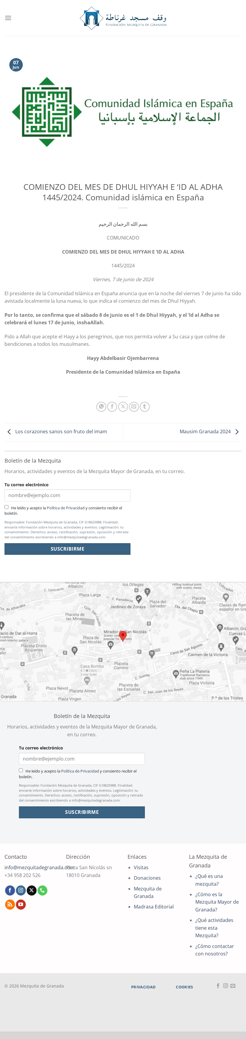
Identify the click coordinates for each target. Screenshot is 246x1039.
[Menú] (8, 17)
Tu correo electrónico (26, 484)
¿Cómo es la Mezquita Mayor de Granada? (217, 902)
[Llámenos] (42, 890)
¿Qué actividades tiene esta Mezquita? (214, 928)
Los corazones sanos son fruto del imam (60, 431)
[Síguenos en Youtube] (21, 904)
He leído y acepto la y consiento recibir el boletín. (63, 510)
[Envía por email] (134, 407)
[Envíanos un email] (232, 986)
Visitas (141, 867)
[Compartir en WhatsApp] (101, 407)
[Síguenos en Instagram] (21, 890)
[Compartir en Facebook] (112, 407)
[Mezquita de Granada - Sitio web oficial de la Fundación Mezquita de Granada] (123, 18)
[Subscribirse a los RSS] (10, 904)
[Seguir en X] (32, 890)
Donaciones (147, 878)
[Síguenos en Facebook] (10, 890)
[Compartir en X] (123, 407)
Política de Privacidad (66, 508)
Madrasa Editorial (154, 906)
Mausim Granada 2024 (206, 431)
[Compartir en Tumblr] (145, 407)
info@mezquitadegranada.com (39, 867)
